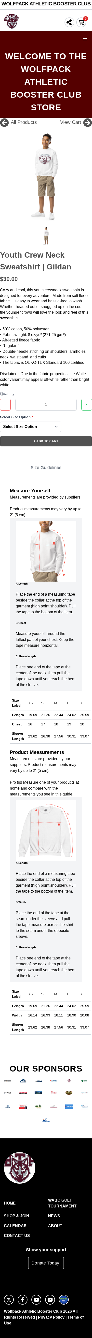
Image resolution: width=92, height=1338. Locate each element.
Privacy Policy (51, 1317)
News (54, 1216)
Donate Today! (46, 1263)
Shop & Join (16, 1216)
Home (10, 1203)
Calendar (15, 1226)
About (55, 1226)
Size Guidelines (46, 467)
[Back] (4, 122)
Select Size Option (16, 417)
